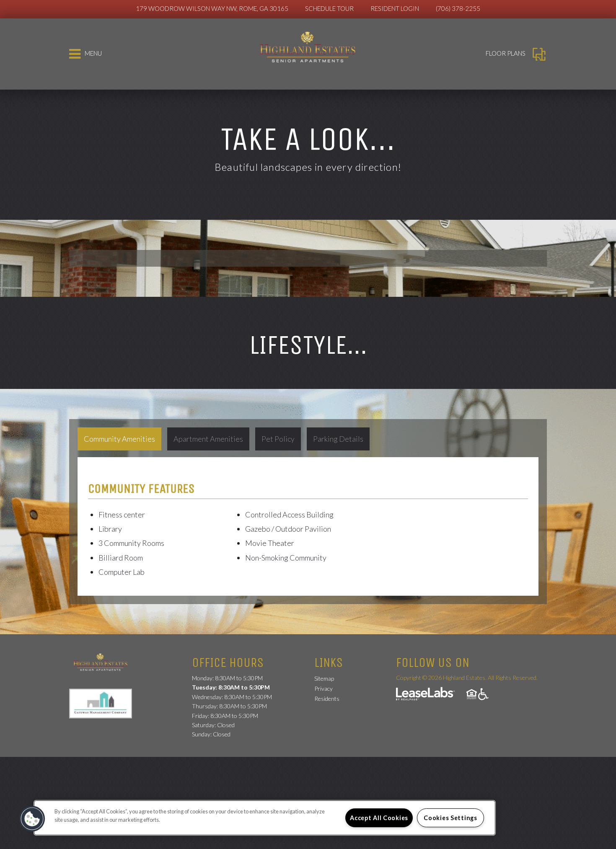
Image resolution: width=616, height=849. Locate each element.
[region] (265, 818)
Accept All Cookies (379, 817)
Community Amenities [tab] (119, 438)
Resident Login (394, 8)
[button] (32, 818)
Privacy (323, 688)
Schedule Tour (329, 8)
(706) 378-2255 (458, 8)
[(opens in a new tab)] (104, 702)
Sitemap (324, 678)
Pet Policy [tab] (278, 438)
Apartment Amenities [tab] (208, 438)
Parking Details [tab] (338, 438)
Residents (326, 698)
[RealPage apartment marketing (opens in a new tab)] (425, 694)
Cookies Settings (450, 817)
